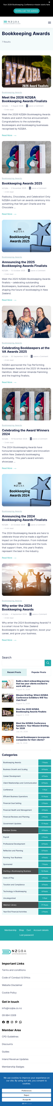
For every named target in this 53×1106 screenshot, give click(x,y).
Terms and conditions (14, 970)
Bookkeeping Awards (12, 92)
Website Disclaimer (12, 985)
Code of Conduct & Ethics (16, 977)
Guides (5, 1051)
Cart (29, 930)
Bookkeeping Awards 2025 (22, 183)
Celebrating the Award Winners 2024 (25, 432)
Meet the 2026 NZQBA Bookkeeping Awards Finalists (24, 99)
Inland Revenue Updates (15, 1059)
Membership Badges (13, 1066)
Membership (10, 930)
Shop (21, 930)
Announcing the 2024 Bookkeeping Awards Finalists (24, 518)
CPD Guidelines (10, 1036)
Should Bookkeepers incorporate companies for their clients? (33, 738)
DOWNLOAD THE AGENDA (26, 11)
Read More (7, 135)
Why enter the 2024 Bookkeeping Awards (18, 607)
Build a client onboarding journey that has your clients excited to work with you (32, 684)
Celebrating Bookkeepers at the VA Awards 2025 (26, 349)
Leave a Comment (35, 106)
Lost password (27, 935)
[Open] (49, 22)
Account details (41, 930)
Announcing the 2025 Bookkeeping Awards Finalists (24, 264)
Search (6, 657)
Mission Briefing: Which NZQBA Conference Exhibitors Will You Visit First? (32, 698)
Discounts (7, 1044)
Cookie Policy (9, 992)
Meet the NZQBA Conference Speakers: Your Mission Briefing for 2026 (32, 726)
